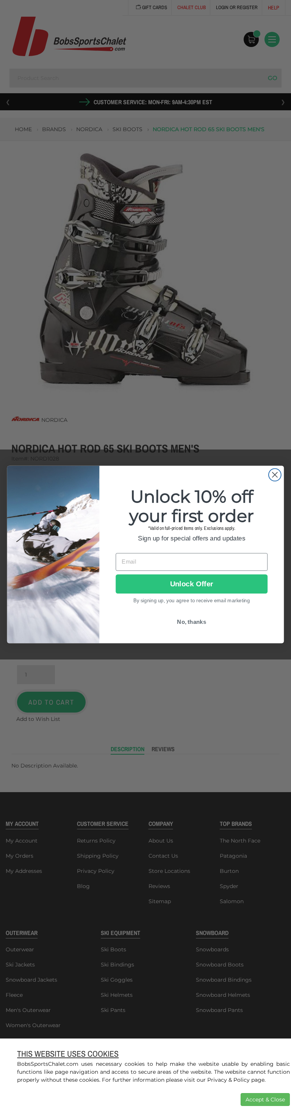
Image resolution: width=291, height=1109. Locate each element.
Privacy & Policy (228, 1079)
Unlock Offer (191, 584)
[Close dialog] (275, 474)
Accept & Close (265, 1099)
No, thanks (191, 622)
